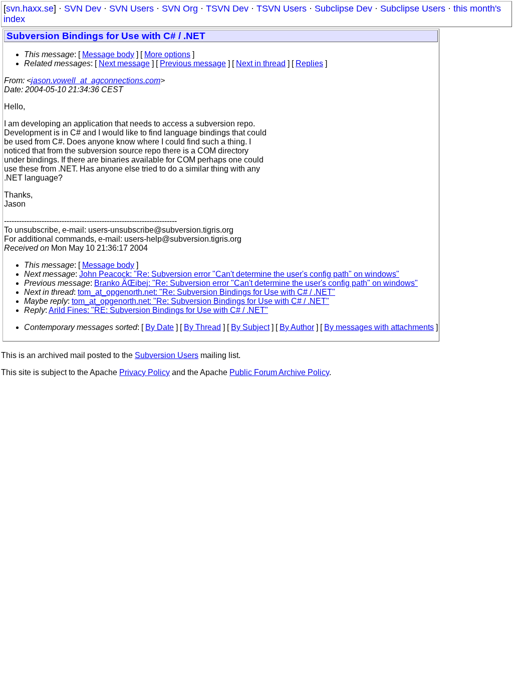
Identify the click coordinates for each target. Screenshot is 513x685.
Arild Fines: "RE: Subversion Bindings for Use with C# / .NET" (158, 310)
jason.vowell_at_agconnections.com (95, 80)
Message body (108, 54)
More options (167, 54)
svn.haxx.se (30, 9)
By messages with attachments (379, 327)
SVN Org (180, 9)
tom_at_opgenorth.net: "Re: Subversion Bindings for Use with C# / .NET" (206, 292)
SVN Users (131, 9)
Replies (309, 63)
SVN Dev (82, 9)
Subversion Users (166, 355)
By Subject (250, 327)
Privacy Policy (144, 372)
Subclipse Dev (343, 9)
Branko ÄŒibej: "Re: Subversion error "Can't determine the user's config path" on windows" (256, 283)
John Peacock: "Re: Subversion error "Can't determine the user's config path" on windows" (239, 274)
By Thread (202, 327)
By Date (159, 327)
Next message (124, 63)
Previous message (193, 63)
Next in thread (261, 63)
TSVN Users (281, 9)
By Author (297, 327)
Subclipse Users (412, 9)
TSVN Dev (227, 9)
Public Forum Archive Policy (279, 372)
